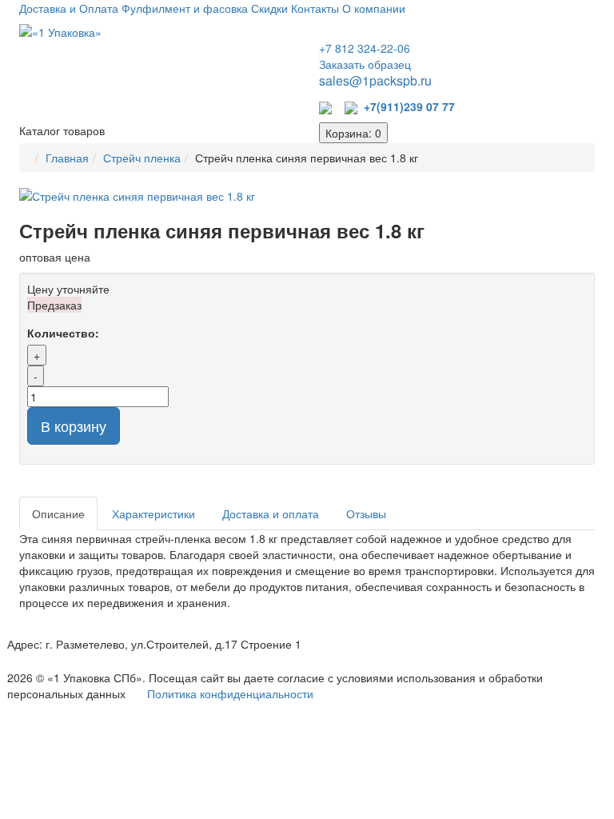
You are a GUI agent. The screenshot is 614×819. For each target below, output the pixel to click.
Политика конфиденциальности (230, 693)
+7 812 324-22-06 (364, 48)
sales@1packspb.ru (375, 80)
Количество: (63, 333)
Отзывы (366, 513)
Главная (67, 158)
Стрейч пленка (142, 158)
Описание (58, 513)
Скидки (269, 8)
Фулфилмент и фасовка (185, 8)
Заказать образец (365, 64)
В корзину (73, 425)
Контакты (315, 8)
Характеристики (153, 513)
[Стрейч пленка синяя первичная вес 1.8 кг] (307, 196)
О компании (373, 8)
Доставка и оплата (270, 513)
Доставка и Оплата (68, 8)
